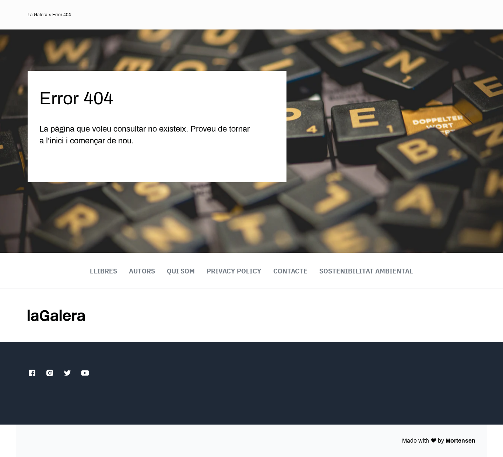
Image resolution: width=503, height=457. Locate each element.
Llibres (103, 271)
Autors (142, 271)
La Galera (38, 14)
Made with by (438, 440)
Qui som (181, 271)
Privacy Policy (234, 271)
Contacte (290, 271)
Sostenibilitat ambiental (366, 271)
